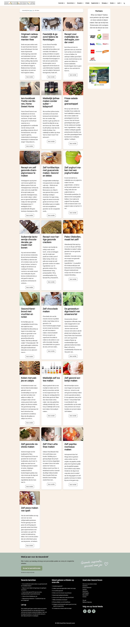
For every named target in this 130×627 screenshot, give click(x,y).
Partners (85, 589)
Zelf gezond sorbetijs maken (72, 379)
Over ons (85, 584)
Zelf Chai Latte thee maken (50, 445)
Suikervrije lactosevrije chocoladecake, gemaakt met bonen (29, 242)
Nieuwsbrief (85, 595)
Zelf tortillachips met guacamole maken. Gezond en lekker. (51, 171)
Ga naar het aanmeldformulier (31, 568)
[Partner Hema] (92, 51)
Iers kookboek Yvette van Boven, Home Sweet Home (28, 102)
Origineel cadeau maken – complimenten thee (29, 37)
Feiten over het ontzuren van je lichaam (62, 593)
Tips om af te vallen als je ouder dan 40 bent (63, 597)
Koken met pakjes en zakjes (29, 379)
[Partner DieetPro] (105, 44)
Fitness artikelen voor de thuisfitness (61, 602)
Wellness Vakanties (87, 602)
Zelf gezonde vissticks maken (29, 445)
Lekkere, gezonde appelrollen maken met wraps (64, 588)
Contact (84, 596)
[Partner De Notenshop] (92, 36)
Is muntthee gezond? (58, 590)
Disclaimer (85, 585)
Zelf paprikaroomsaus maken (70, 447)
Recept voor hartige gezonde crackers (51, 239)
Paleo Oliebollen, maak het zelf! (72, 238)
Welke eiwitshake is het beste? (60, 599)
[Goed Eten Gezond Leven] (19, 3)
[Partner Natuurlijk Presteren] (99, 36)
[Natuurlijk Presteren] (99, 86)
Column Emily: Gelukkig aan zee (29, 596)
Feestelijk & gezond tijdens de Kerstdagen (50, 37)
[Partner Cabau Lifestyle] (105, 36)
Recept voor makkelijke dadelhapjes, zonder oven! (72, 38)
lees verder (29, 77)
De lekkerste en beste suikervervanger (62, 608)
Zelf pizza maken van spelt (29, 509)
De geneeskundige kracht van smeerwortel (72, 311)
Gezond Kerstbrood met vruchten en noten (28, 312)
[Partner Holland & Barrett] (99, 51)
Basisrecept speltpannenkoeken (60, 595)
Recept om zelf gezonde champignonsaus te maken (29, 171)
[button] (124, 3)
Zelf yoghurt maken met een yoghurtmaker (72, 170)
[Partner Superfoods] (105, 51)
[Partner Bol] (92, 44)
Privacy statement (87, 587)
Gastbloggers (86, 593)
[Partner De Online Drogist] (99, 44)
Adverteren (85, 591)
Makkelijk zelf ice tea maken (51, 379)
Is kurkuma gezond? (57, 586)
